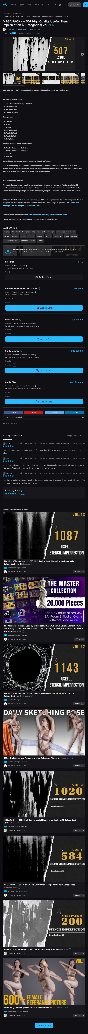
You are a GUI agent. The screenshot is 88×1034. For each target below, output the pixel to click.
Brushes (8, 33)
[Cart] (60, 4)
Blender (15, 236)
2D (13, 232)
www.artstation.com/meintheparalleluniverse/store (45, 215)
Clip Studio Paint (38, 232)
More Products (44, 1025)
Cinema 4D (58, 236)
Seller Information (36, 29)
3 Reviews (21, 494)
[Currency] (65, 4)
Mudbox (74, 236)
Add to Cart (46, 308)
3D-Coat (7, 236)
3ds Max (40, 236)
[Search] (55, 4)
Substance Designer (11, 241)
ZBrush (23, 236)
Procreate (51, 232)
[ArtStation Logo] (5, 4)
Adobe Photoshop (23, 232)
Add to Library (46, 277)
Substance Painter (64, 232)
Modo (66, 236)
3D (74, 232)
